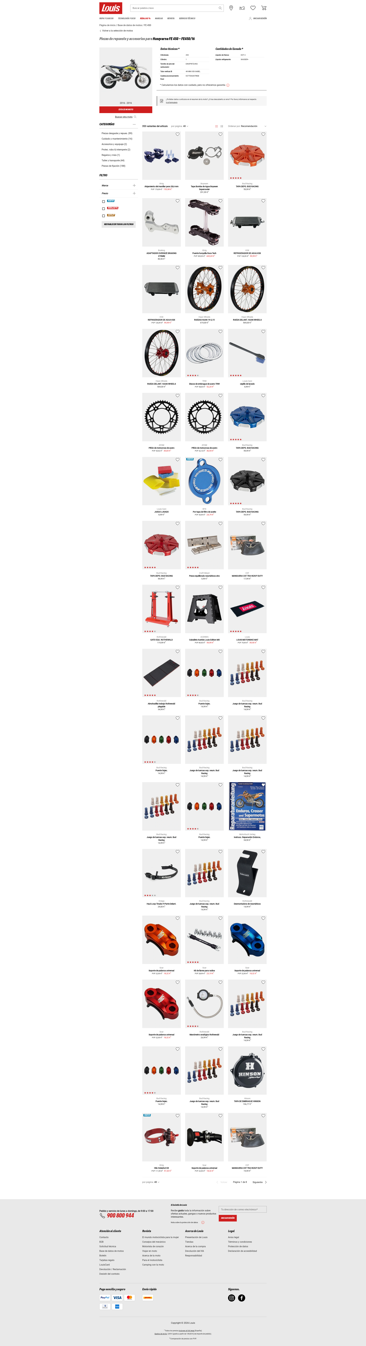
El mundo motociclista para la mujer (160, 1237)
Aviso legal (233, 1237)
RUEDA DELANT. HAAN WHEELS (247, 320)
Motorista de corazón (153, 1246)
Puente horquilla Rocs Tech (204, 253)
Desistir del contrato (109, 1274)
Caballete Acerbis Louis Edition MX (204, 640)
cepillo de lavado (247, 384)
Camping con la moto (153, 1264)
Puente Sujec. (204, 704)
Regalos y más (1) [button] (111, 155)
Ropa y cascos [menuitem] (106, 18)
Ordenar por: (234, 126)
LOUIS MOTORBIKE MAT (247, 640)
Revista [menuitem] (170, 18)
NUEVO (111, 201)
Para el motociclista (152, 1260)
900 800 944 (120, 1216)
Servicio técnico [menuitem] (187, 18)
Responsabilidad (193, 1255)
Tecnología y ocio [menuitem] (126, 18)
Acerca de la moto (151, 1255)
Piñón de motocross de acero (161, 448)
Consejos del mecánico (154, 1241)
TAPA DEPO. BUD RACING (247, 186)
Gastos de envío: (161, 1334)
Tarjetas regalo (106, 1260)
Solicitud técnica (107, 1246)
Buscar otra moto (124, 117)
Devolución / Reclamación (112, 1269)
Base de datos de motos (111, 1251)
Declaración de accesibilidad (242, 1251)
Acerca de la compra (195, 1246)
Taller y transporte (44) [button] (113, 160)
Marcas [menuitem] (159, 18)
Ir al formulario (171, 103)
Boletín (102, 1255)
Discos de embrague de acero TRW (204, 384)
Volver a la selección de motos (117, 30)
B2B (101, 1241)
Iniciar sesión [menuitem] (260, 18)
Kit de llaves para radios (204, 970)
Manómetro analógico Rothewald (204, 1034)
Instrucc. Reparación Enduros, (247, 837)
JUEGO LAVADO (161, 512)
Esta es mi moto (126, 109)
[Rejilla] (216, 125)
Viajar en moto (149, 1251)
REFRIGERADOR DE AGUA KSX (247, 253)
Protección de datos (238, 1246)
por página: (177, 126)
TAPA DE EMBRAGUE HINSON (247, 1101)
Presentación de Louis (196, 1237)
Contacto (104, 1237)
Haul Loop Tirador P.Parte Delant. (161, 904)
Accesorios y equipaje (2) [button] (114, 144)
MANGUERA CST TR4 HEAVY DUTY (247, 576)
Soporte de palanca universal (161, 970)
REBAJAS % (113, 208)
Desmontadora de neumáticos (247, 904)
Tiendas (189, 1241)
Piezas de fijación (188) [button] (113, 166)
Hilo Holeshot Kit (161, 1168)
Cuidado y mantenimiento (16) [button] (117, 138)
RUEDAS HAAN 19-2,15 (204, 320)
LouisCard (104, 1264)
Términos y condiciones (240, 1241)
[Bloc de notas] (253, 8)
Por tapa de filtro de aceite (204, 512)
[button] (220, 8)
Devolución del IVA (194, 1251)
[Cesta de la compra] (264, 8)
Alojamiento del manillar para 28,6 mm (161, 186)
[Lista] (222, 126)
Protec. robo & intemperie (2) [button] (116, 149)
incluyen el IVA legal (187, 1331)
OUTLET (111, 215)
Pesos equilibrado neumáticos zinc (204, 576)
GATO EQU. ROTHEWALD (161, 640)
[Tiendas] (231, 8)
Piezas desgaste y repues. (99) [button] (117, 133)
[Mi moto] (242, 8)
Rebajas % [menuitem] (145, 18)
